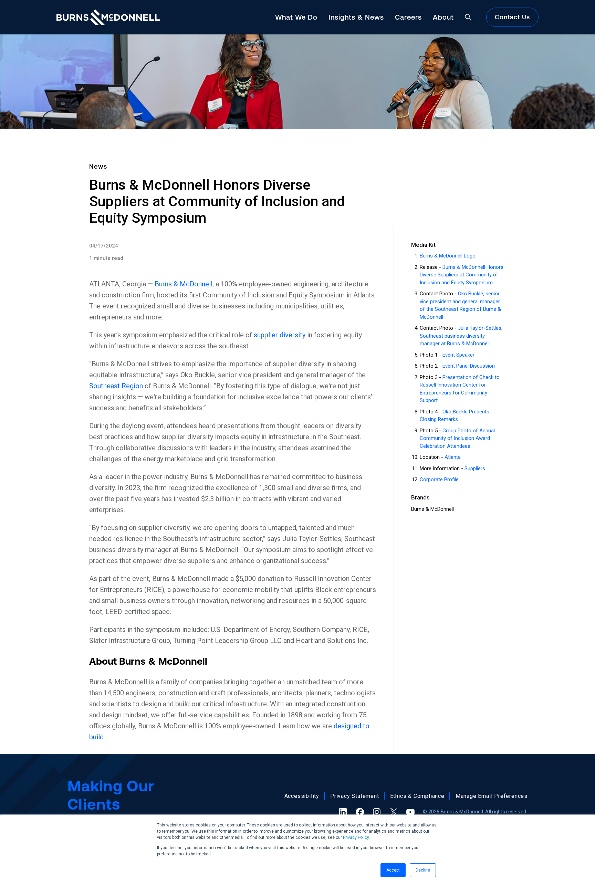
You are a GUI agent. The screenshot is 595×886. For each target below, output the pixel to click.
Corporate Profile (439, 479)
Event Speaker (458, 355)
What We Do (296, 17)
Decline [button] (423, 870)
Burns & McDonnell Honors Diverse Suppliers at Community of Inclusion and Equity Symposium (461, 275)
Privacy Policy (356, 837)
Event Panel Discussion (468, 366)
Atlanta (453, 457)
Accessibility (301, 796)
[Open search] (468, 17)
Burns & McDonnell (183, 284)
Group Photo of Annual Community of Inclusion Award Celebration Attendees (457, 438)
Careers (408, 17)
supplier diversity (279, 335)
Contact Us (512, 17)
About (443, 17)
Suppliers (474, 468)
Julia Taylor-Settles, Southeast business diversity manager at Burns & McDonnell (461, 336)
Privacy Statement (354, 796)
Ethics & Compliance (417, 796)
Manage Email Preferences (492, 796)
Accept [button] (393, 870)
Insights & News (356, 17)
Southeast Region (116, 386)
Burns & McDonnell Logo (448, 256)
